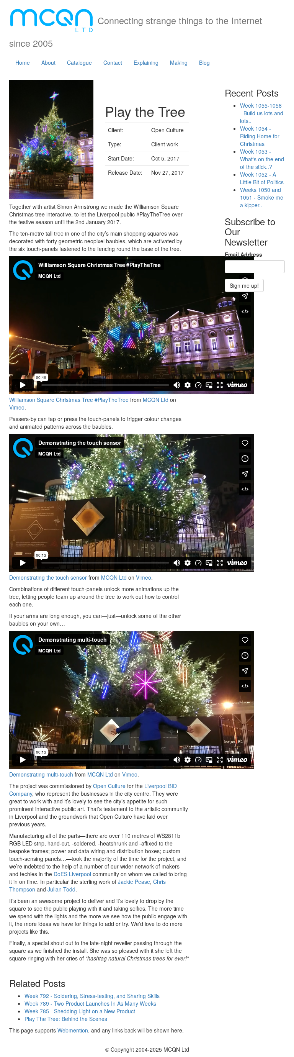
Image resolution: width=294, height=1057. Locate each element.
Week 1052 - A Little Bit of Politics (262, 178)
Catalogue (79, 62)
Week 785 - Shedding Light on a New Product (79, 1011)
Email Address (243, 254)
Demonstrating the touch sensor (48, 577)
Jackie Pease (134, 881)
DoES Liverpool (72, 874)
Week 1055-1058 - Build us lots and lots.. (261, 113)
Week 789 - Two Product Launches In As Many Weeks (90, 1003)
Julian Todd (61, 889)
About (48, 62)
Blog (204, 62)
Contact (112, 62)
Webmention (72, 1030)
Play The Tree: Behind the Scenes (65, 1019)
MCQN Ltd (155, 399)
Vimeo (16, 407)
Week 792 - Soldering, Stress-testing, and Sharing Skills (92, 996)
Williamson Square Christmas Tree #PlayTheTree (69, 399)
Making (179, 62)
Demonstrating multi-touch (41, 774)
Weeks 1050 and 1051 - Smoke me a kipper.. (261, 197)
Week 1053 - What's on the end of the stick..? (262, 158)
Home (22, 62)
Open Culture (109, 786)
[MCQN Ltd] (51, 18)
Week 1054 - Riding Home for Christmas (259, 136)
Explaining (146, 62)
